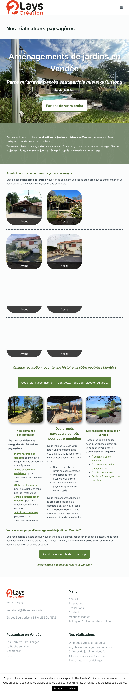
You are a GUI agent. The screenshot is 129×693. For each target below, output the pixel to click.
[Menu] (121, 7)
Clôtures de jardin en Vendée (87, 651)
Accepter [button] (58, 688)
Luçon (10, 655)
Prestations (76, 603)
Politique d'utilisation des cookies (90, 621)
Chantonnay (14, 650)
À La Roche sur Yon (102, 472)
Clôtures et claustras (26, 485)
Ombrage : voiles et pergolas (87, 642)
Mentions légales (79, 617)
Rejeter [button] (72, 688)
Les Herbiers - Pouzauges (22, 642)
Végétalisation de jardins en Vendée (91, 647)
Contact (74, 612)
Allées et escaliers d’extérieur (87, 656)
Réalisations (76, 608)
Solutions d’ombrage (26, 512)
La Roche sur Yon (17, 646)
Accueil (73, 599)
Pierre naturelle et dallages (86, 660)
